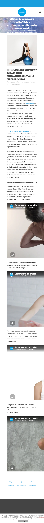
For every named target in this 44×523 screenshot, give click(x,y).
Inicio (9, 30)
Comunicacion (15, 85)
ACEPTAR (23, 521)
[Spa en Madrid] (22, 12)
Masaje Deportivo (18, 30)
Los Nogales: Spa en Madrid (19, 131)
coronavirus (29, 103)
